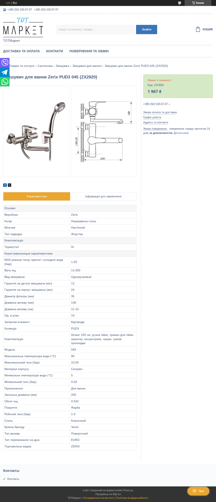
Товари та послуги (21, 65)
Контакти (54, 51)
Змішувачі (62, 65)
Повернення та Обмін (89, 51)
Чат (201, 491)
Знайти (146, 29)
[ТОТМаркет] (29, 26)
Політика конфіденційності (132, 498)
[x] (9, 185)
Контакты (13, 478)
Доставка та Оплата (21, 51)
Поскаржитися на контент (98, 498)
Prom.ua (128, 490)
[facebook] (5, 185)
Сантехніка (45, 65)
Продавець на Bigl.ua (108, 494)
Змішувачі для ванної (87, 65)
